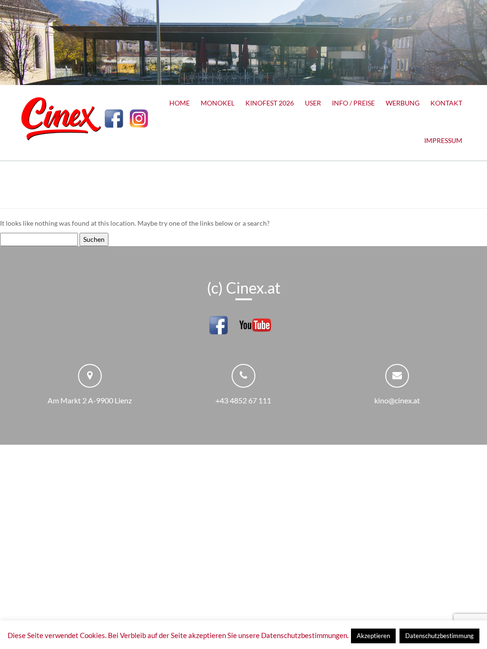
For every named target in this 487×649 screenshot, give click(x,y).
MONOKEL (217, 103)
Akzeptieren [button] (373, 635)
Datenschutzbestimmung (439, 635)
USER (313, 103)
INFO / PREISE (353, 103)
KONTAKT (446, 103)
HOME (179, 103)
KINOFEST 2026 (269, 103)
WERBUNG (402, 103)
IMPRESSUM (443, 140)
